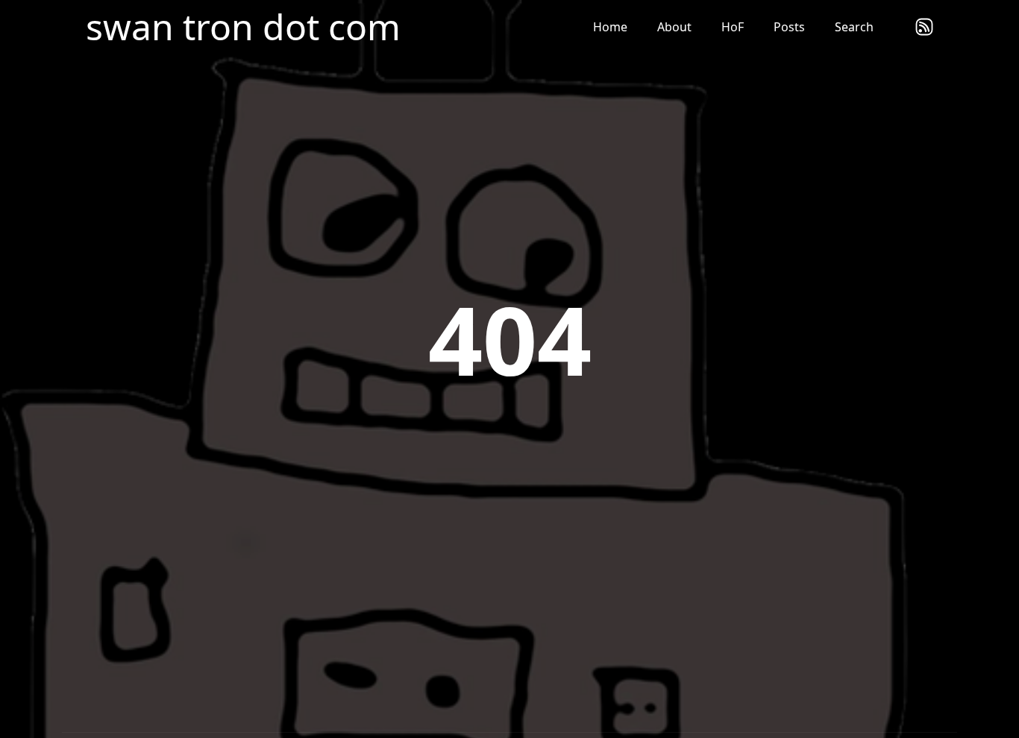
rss (924, 27)
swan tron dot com (243, 26)
